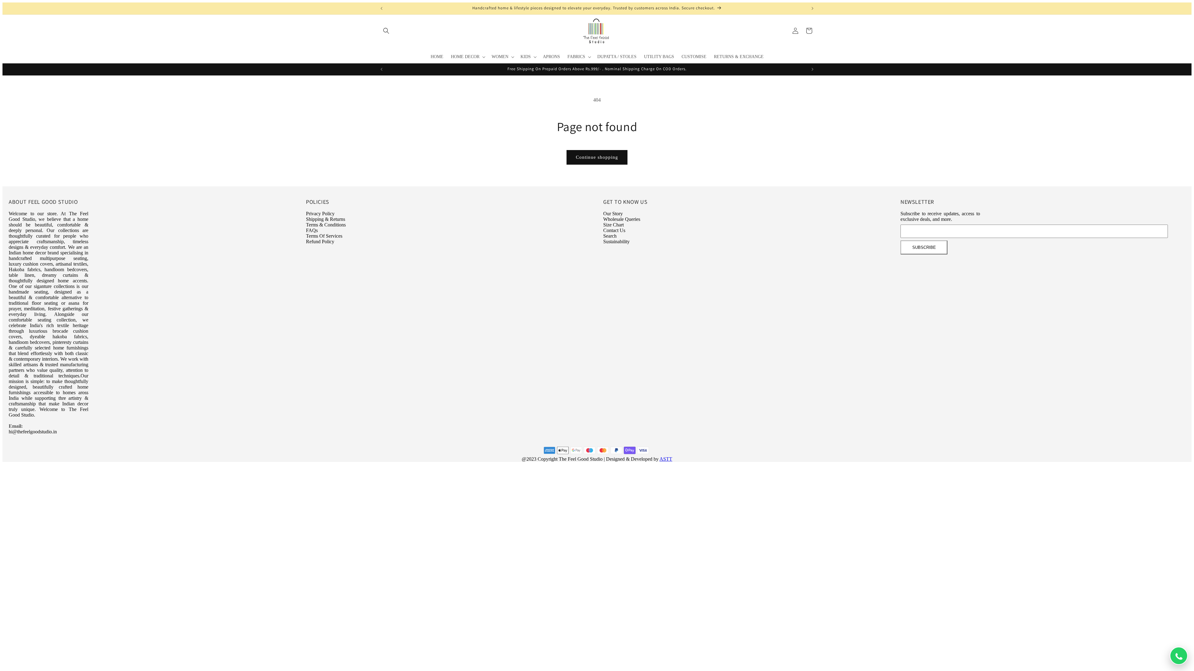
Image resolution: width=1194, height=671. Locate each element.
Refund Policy (320, 241)
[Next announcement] (812, 8)
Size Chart (613, 224)
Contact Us (614, 230)
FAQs (312, 230)
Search (610, 236)
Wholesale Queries (621, 219)
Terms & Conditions (326, 224)
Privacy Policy (320, 213)
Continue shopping (597, 157)
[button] (386, 31)
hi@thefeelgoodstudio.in (33, 431)
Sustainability (616, 241)
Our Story (613, 213)
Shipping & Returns (325, 219)
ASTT (665, 459)
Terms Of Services (324, 236)
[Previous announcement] (381, 8)
